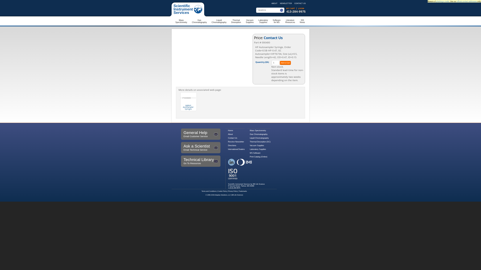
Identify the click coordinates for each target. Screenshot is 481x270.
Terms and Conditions (209, 191)
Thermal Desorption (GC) (260, 142)
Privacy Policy (233, 191)
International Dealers (236, 149)
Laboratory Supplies (258, 149)
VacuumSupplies (250, 21)
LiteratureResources (290, 21)
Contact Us (300, 3)
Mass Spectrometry (258, 130)
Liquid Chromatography (259, 138)
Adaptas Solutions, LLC (223, 195)
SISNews (302, 21)
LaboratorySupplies (263, 21)
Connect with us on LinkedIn (231, 162)
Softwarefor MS (277, 21)
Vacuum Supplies (257, 145)
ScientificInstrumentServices (183, 9)
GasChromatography (199, 21)
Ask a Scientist (197, 147)
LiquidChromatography (219, 21)
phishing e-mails (442, 1)
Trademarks (243, 191)
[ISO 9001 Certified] (246, 174)
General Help (196, 134)
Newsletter (286, 3)
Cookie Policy (222, 191)
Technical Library (199, 161)
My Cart (290, 9)
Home (230, 130)
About (274, 3)
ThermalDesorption (236, 21)
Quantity (262, 62)
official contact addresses (467, 1)
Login (301, 9)
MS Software (255, 153)
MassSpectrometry (181, 21)
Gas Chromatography (259, 134)
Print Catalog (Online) (258, 157)
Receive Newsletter (236, 142)
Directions (232, 145)
